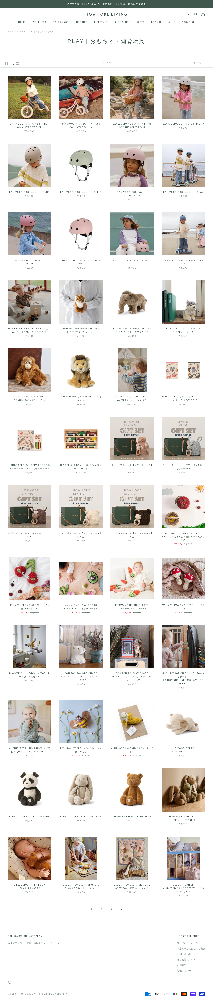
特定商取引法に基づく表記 (191, 948)
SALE (171, 22)
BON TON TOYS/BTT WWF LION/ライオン (81, 398)
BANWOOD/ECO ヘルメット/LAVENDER (132, 194)
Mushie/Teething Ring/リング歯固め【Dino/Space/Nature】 (29, 750)
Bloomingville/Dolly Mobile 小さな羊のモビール (29, 675)
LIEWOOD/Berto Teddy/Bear (132, 816)
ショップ (21, 32)
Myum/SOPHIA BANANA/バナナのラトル (132, 750)
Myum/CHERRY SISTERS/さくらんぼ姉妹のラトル (29, 607)
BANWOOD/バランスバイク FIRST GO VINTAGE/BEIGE (29, 125)
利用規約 (181, 965)
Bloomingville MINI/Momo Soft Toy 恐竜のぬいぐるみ (132, 886)
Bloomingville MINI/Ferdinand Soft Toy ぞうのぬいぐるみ (183, 888)
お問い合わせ (184, 954)
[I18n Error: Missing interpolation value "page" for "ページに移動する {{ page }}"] (121, 909)
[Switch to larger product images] (6, 63)
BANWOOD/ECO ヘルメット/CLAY (183, 192)
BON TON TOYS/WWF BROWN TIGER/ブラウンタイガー (81, 330)
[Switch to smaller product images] (12, 63)
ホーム (11, 32)
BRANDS (156, 22)
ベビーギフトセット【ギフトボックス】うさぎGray (183, 467)
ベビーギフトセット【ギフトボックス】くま (132, 535)
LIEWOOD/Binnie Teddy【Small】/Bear (29, 886)
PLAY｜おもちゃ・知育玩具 (41, 32)
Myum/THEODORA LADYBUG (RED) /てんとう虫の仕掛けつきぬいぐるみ (183, 536)
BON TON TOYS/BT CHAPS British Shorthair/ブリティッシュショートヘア (132, 676)
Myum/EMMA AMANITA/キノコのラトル (183, 607)
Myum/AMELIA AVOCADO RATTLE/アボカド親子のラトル (81, 607)
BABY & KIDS (122, 22)
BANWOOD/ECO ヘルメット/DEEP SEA (183, 262)
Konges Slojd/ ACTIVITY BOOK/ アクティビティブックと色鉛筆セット (29, 467)
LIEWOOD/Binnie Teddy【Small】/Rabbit (183, 818)
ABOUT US (188, 22)
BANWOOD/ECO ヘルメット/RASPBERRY (30, 262)
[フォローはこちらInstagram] (9, 982)
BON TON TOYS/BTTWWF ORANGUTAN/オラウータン (29, 398)
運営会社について (186, 959)
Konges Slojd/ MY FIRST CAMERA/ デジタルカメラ (132, 398)
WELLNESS (39, 22)
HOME (22, 22)
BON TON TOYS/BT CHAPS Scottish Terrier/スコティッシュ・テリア (81, 676)
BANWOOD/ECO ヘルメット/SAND (29, 192)
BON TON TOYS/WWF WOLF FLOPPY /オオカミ (183, 330)
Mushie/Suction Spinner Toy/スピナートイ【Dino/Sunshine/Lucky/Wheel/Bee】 (183, 678)
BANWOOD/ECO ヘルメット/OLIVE (81, 192)
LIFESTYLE (101, 22)
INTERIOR (81, 22)
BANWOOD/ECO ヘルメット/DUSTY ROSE (81, 262)
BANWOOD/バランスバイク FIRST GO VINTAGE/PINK (80, 125)
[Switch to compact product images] (17, 63)
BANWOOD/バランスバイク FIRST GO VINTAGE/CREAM (132, 125)
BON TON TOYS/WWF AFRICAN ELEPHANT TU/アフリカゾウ (132, 330)
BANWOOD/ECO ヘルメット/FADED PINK (132, 262)
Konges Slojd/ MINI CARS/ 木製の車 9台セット (81, 467)
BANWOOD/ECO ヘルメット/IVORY (183, 124)
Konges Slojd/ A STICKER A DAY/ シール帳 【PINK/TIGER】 (183, 398)
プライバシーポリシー (188, 943)
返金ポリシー (184, 970)
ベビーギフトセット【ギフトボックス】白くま (81, 535)
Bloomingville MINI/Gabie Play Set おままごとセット (81, 886)
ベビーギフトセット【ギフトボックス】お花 (132, 467)
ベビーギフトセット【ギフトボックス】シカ (29, 535)
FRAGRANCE (61, 22)
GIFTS (141, 22)
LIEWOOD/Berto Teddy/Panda (29, 816)
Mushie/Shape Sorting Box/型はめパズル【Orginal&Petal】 (29, 330)
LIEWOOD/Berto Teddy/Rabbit (81, 816)
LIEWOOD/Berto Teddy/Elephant (183, 750)
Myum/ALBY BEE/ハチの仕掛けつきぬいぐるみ (81, 750)
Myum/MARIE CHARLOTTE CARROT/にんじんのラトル (132, 607)
